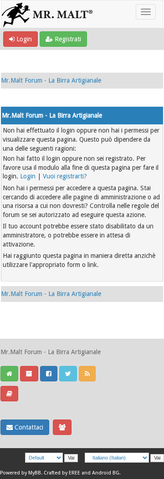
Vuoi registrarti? (65, 176)
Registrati (67, 39)
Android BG (105, 473)
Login (23, 39)
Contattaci (28, 427)
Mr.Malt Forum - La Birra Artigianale (51, 80)
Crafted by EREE (62, 473)
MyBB (34, 473)
